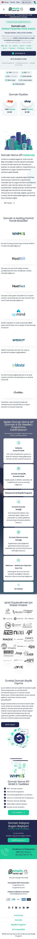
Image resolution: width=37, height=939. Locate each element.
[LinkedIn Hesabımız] (20, 907)
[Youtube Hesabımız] (28, 907)
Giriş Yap (28, 2)
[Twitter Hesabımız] (16, 907)
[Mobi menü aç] (4, 9)
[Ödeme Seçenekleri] (18, 899)
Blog (18, 2)
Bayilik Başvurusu (18, 840)
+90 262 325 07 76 (23, 854)
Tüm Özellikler (17, 812)
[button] (35, 110)
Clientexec (12, 48)
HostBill (28, 46)
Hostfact (29, 48)
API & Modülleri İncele (18, 59)
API (10, 46)
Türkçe (5, 2)
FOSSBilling (20, 48)
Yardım (12, 2)
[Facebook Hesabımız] (12, 907)
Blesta (5, 48)
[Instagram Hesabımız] (24, 907)
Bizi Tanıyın (8, 203)
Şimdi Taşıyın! (10, 725)
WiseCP (22, 46)
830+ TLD (4, 46)
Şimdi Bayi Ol (20, 53)
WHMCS (15, 46)
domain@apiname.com (18, 894)
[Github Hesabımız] (9, 907)
